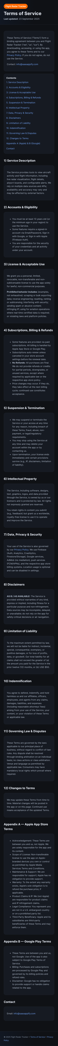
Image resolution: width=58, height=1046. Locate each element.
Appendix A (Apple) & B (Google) (23, 143)
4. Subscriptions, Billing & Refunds (23, 97)
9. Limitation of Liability (18, 123)
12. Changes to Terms (17, 138)
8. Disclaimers (13, 118)
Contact (10, 148)
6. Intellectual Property (18, 107)
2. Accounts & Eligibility (18, 87)
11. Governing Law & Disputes (21, 133)
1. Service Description (17, 82)
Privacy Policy (14, 55)
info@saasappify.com (27, 64)
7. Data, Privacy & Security (19, 112)
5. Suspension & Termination (20, 102)
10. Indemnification (15, 128)
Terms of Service (37, 1037)
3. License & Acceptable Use (20, 92)
